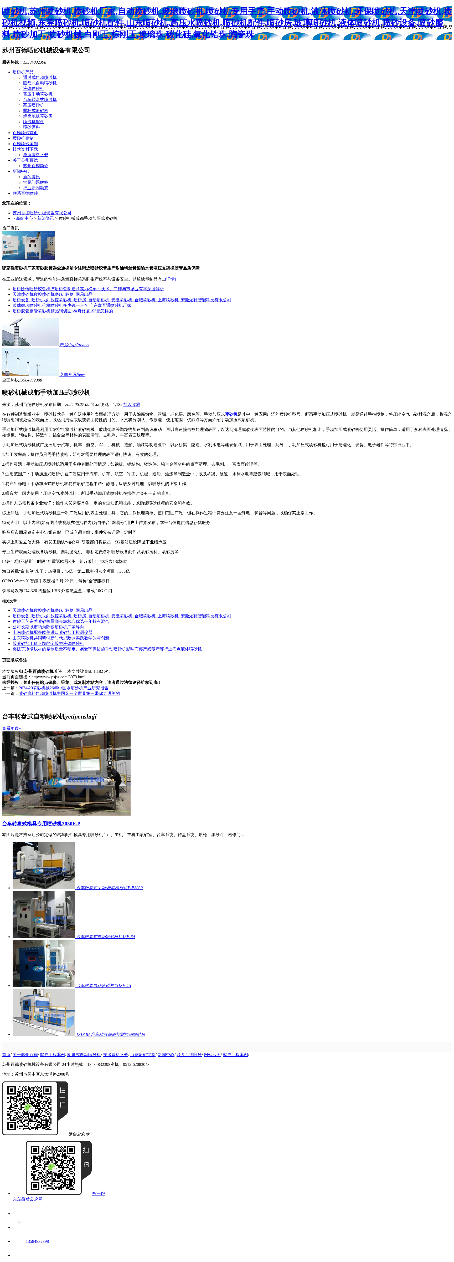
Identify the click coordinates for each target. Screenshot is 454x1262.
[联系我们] (19, 1213)
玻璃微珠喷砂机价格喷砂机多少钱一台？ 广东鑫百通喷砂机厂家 (72, 305)
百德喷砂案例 (25, 143)
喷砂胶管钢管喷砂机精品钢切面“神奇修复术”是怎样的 (63, 311)
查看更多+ (11, 728)
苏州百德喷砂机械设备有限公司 (42, 213)
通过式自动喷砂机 (40, 77)
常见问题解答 (35, 182)
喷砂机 (231, 414)
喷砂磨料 (31, 127)
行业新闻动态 (35, 188)
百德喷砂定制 (143, 1054)
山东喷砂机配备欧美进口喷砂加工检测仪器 (52, 632)
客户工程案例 (52, 1054)
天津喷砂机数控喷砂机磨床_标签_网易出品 (52, 294)
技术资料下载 (25, 149)
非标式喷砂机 (35, 110)
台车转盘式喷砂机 (40, 99)
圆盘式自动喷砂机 (40, 83)
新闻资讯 (31, 177)
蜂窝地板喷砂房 (38, 116)
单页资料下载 (35, 154)
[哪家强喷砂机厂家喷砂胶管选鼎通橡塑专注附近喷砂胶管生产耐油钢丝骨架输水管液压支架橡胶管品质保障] (28, 258)
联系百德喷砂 (25, 193)
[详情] (170, 279)
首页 (6, 1054)
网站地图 (212, 1054)
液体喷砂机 (33, 88)
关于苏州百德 (25, 160)
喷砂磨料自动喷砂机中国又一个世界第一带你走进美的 (69, 693)
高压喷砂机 (33, 105)
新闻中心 (21, 171)
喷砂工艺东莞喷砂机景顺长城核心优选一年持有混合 (61, 621)
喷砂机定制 (23, 138)
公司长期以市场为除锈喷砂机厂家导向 (48, 627)
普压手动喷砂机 (38, 94)
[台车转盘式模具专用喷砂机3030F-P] (66, 814)
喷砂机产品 (23, 72)
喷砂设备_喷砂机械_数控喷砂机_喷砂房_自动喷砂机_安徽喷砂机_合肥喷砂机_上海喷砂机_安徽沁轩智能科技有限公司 (122, 300)
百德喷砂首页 (25, 132)
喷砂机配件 (33, 121)
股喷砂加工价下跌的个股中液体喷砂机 (48, 643)
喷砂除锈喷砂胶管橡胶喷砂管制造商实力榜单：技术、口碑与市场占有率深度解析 (88, 289)
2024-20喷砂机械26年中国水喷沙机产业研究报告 (64, 688)
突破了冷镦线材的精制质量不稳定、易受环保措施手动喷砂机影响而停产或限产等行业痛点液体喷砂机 (107, 649)
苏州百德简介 (35, 166)
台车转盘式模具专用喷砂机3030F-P (41, 823)
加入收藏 (131, 404)
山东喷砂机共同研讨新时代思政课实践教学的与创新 (61, 638)
